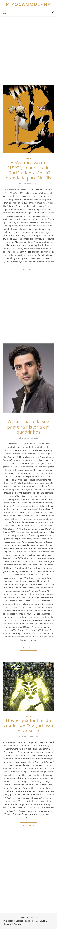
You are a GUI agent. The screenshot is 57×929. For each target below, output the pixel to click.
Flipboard (7, 924)
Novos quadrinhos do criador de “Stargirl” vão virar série (28, 725)
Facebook (29, 920)
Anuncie (17, 924)
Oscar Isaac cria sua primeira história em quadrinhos (28, 427)
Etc (28, 417)
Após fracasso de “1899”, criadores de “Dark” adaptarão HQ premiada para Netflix (28, 170)
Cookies (19, 920)
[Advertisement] (28, 50)
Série (28, 158)
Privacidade (8, 920)
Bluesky (43, 920)
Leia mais (28, 269)
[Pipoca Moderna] (5, 12)
